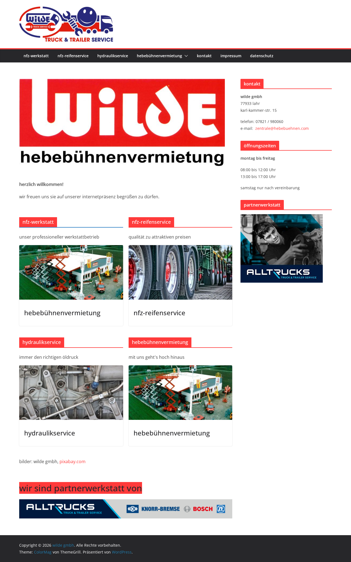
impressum (230, 55)
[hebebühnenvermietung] (71, 272)
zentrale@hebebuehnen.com (282, 128)
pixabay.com (73, 461)
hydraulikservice (112, 55)
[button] (185, 56)
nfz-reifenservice (73, 55)
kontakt (204, 55)
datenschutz (261, 55)
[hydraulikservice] (71, 392)
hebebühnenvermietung (159, 55)
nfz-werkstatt (36, 55)
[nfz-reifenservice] (181, 272)
